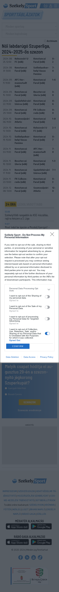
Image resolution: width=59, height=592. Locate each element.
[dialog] (29, 296)
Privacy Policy (46, 357)
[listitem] (29, 289)
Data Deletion (12, 357)
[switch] (47, 296)
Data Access (29, 357)
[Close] (53, 235)
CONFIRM (17, 346)
